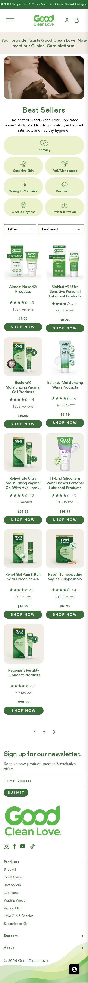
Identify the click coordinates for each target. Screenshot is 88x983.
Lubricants (11, 893)
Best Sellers (12, 885)
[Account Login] (67, 20)
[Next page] (53, 732)
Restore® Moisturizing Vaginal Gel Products (23, 387)
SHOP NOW (23, 327)
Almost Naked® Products (23, 289)
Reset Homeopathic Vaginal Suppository (65, 576)
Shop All (10, 869)
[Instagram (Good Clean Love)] (6, 846)
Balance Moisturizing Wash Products (65, 384)
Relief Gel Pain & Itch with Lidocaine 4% (23, 576)
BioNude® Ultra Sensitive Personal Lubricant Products (65, 291)
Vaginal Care (13, 908)
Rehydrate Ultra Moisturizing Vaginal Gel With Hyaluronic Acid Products (23, 485)
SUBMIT (16, 793)
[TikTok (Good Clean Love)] (32, 846)
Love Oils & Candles (18, 916)
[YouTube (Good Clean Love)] (22, 846)
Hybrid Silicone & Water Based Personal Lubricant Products (65, 483)
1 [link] (34, 732)
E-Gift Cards (13, 877)
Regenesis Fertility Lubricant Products (23, 672)
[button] (10, 20)
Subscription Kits (16, 924)
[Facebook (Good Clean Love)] (14, 846)
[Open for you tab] (74, 969)
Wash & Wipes (14, 900)
